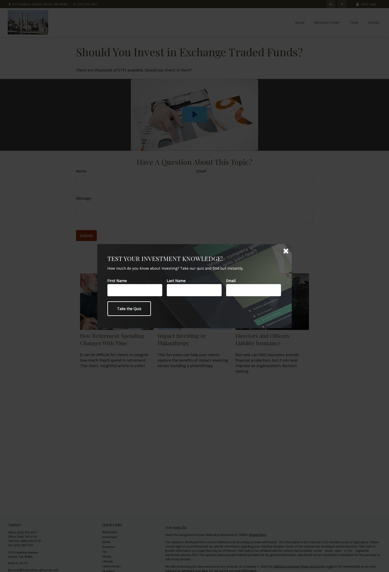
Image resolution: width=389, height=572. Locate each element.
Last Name (176, 280)
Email (231, 280)
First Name (117, 280)
